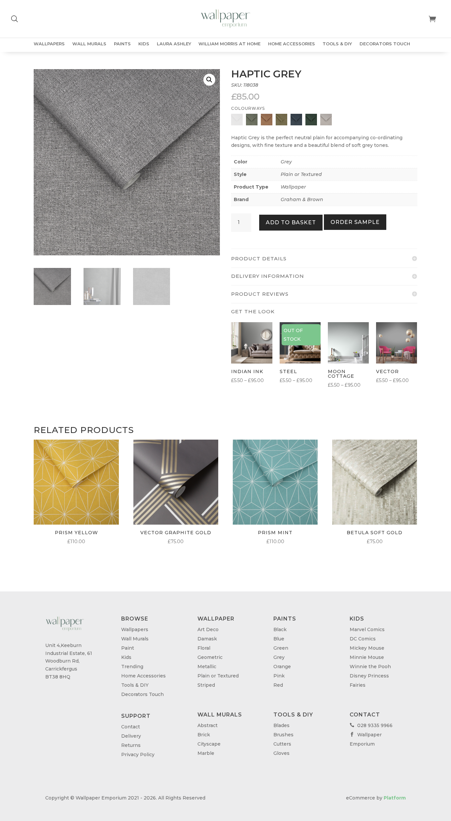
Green (280, 648)
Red (278, 685)
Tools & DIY (337, 43)
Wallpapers (49, 43)
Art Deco (208, 629)
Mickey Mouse (367, 648)
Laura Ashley (174, 43)
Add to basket (291, 222)
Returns (131, 745)
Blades (281, 725)
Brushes (283, 735)
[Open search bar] (14, 19)
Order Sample (355, 222)
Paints (122, 43)
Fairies (357, 685)
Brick (203, 735)
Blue (278, 639)
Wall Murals (89, 43)
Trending (132, 667)
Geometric (210, 657)
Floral (203, 648)
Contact (130, 727)
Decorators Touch (385, 43)
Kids (143, 43)
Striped (206, 685)
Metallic (206, 667)
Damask (207, 639)
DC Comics (363, 639)
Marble (205, 753)
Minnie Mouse (367, 657)
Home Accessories (291, 43)
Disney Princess (369, 676)
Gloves (281, 753)
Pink (279, 676)
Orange (282, 667)
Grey (286, 162)
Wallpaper (293, 187)
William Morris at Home (229, 43)
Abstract (207, 725)
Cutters (282, 744)
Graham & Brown (302, 199)
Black (280, 629)
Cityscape (209, 744)
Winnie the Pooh (370, 667)
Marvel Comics (367, 629)
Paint (127, 648)
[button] (209, 80)
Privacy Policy (138, 754)
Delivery (131, 736)
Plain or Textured (301, 174)
